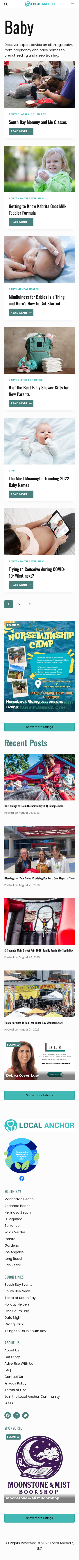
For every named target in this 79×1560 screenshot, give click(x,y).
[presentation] (39, 84)
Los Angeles (14, 1252)
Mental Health (28, 289)
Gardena (11, 1245)
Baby (12, 114)
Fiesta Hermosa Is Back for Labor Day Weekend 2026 (33, 1023)
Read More (22, 132)
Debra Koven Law (22, 1075)
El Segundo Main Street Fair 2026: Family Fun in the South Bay (38, 950)
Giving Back (14, 1324)
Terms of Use (15, 1390)
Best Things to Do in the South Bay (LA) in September (33, 806)
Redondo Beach (17, 1205)
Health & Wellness (31, 198)
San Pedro (12, 1265)
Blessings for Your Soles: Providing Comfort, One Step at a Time (39, 878)
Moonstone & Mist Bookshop (32, 1498)
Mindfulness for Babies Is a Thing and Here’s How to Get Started (36, 300)
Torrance (11, 1225)
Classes (23, 114)
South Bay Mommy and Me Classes (38, 122)
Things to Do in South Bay (25, 1330)
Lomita (9, 1239)
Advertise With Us (18, 1363)
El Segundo (13, 1219)
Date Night (12, 1317)
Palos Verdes (15, 1232)
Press (8, 1403)
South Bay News (17, 1291)
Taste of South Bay (20, 1297)
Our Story (12, 1357)
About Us (11, 1350)
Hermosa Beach (17, 1212)
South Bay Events (18, 1284)
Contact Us (13, 1376)
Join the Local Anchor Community (32, 1396)
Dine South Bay (16, 1311)
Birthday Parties (30, 380)
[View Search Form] (6, 4)
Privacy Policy (15, 1383)
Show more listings (39, 727)
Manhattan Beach (19, 1199)
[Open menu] (71, 4)
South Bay (38, 114)
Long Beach (13, 1258)
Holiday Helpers (17, 1304)
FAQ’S (9, 1370)
